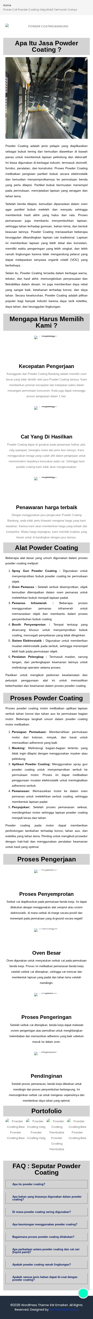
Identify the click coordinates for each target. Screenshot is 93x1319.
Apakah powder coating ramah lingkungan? (41, 1264)
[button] (9, 1135)
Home (7, 5)
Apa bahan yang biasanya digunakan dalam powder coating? (47, 1198)
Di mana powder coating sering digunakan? (41, 1212)
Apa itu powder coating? (28, 1184)
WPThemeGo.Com (64, 1309)
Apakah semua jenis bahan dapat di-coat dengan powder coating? (44, 1278)
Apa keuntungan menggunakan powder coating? (44, 1224)
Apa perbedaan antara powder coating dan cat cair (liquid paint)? (46, 1251)
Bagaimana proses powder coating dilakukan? (43, 1236)
